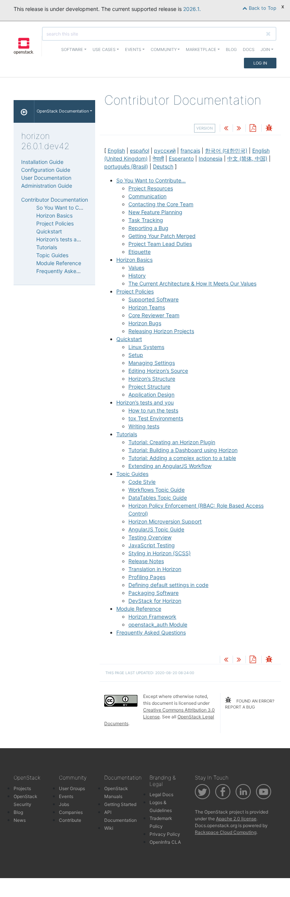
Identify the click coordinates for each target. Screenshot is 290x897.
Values (136, 267)
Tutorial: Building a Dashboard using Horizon (183, 450)
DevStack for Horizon (154, 600)
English (116, 150)
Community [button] (164, 49)
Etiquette (139, 252)
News (20, 820)
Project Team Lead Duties (160, 244)
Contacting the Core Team (160, 204)
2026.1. (192, 9)
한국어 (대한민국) (226, 150)
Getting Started (120, 804)
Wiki (108, 828)
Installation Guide (42, 162)
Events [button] (133, 49)
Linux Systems (146, 347)
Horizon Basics (134, 259)
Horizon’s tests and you (145, 402)
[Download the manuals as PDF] (252, 128)
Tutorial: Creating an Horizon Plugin (171, 442)
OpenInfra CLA (165, 842)
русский (165, 150)
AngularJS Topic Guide (156, 529)
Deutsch (163, 166)
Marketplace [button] (201, 49)
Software (72, 49)
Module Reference (138, 608)
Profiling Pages (146, 577)
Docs (249, 49)
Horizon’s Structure (151, 378)
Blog (231, 49)
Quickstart (129, 339)
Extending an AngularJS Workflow (169, 466)
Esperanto (181, 158)
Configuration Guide (45, 170)
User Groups (72, 788)
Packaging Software (153, 593)
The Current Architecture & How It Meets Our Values (192, 283)
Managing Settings (151, 363)
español (139, 150)
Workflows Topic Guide (156, 489)
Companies (71, 812)
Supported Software (153, 299)
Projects (22, 788)
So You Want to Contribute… (151, 180)
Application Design (151, 394)
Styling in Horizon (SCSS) (159, 553)
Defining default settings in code (168, 585)
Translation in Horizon (154, 569)
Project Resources (150, 188)
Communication (147, 196)
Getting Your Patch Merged (162, 236)
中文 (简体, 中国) (247, 158)
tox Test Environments (155, 418)
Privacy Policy (165, 834)
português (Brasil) (126, 166)
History (137, 275)
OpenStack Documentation (63, 111)
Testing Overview (149, 537)
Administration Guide (46, 185)
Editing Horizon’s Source (158, 370)
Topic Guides (132, 474)
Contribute (70, 820)
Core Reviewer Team (153, 315)
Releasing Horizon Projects (161, 331)
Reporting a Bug (148, 228)
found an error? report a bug (250, 704)
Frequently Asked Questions (151, 632)
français (190, 150)
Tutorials (126, 434)
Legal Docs (161, 794)
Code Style (142, 482)
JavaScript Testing (151, 545)
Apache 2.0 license (236, 818)
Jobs (64, 804)
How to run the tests (153, 410)
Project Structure (149, 386)
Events (66, 796)
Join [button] (265, 49)
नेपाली (158, 158)
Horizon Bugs (144, 323)
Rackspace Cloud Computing (225, 832)
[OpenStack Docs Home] (24, 111)
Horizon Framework (152, 616)
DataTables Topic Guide (157, 497)
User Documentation (46, 177)
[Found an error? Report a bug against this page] (268, 128)
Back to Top (261, 8)
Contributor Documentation (54, 199)
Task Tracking (145, 220)
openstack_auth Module (157, 624)
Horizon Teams (146, 307)
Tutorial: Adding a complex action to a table (182, 458)
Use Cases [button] (104, 49)
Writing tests (143, 426)
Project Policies (135, 291)
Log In (260, 63)
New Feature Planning (155, 212)
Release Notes (146, 561)
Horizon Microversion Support (165, 521)
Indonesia (210, 158)
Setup (135, 355)
